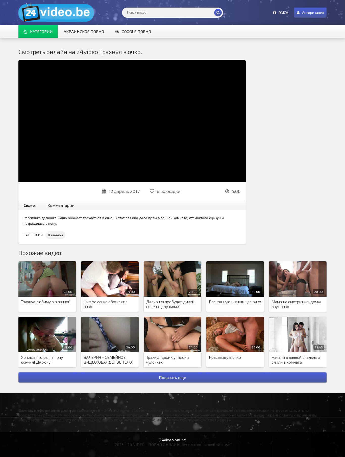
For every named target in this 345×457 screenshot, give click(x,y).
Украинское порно (84, 31)
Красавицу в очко (225, 357)
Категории (41, 31)
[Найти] (218, 12)
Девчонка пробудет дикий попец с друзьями (170, 304)
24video (56, 12)
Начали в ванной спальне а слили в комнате (296, 359)
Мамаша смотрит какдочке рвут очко (297, 304)
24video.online (172, 439)
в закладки (168, 191)
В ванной (55, 235)
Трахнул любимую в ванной (45, 301)
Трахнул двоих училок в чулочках (167, 359)
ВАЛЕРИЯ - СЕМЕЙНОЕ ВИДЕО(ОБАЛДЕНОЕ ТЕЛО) (108, 359)
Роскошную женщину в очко (235, 301)
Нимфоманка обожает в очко (106, 304)
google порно (136, 31)
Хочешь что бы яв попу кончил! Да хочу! (42, 359)
